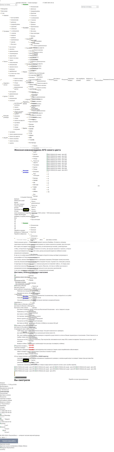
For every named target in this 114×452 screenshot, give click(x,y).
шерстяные (13, 55)
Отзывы (111, 79)
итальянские (13, 64)
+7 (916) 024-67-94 (5, 421)
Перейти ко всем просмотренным (78, 379)
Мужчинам (18, 294)
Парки (31, 62)
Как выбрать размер (6, 400)
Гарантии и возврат (5, 398)
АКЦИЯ (6, 137)
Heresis (31, 86)
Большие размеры (6, 116)
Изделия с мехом (26, 102)
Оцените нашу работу (9, 441)
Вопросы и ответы (5, 402)
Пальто (25, 72)
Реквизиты (106, 79)
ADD (30, 137)
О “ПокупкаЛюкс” (5, 403)
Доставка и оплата (51, 239)
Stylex (31, 131)
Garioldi (31, 128)
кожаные (12, 100)
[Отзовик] (2, 427)
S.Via (30, 133)
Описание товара (22, 239)
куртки (12, 143)
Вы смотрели (22, 380)
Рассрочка (3, 396)
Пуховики (25, 27)
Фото (41, 239)
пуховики (12, 132)
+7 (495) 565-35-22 (48, 2)
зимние (13, 42)
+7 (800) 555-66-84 (5, 412)
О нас (2, 13)
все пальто (13, 47)
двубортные (13, 71)
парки (11, 60)
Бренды (31, 124)
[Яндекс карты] (2, 423)
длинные (12, 69)
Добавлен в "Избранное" (21, 232)
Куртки (25, 128)
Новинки (25, 4)
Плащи (31, 321)
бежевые (12, 75)
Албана (31, 135)
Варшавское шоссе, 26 (24, 293)
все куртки (13, 91)
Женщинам (18, 112)
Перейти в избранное (20, 234)
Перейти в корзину (19, 230)
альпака (12, 49)
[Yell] (4, 430)
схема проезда (35, 293)
